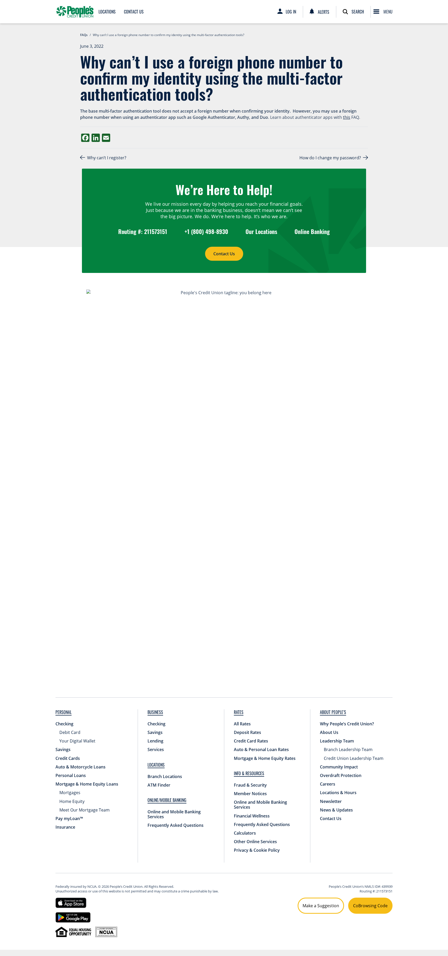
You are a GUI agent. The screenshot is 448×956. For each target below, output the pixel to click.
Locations (107, 12)
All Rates (242, 724)
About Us (329, 732)
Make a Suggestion (321, 906)
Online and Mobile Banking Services (174, 814)
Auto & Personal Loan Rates (261, 749)
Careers (327, 784)
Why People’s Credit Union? (347, 724)
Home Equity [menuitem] (72, 801)
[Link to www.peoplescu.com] (74, 12)
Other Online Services (255, 841)
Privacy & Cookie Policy (257, 850)
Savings (63, 749)
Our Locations (261, 231)
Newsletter (331, 801)
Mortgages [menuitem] (69, 792)
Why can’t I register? (107, 158)
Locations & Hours (338, 792)
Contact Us (134, 12)
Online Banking (312, 231)
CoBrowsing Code (370, 906)
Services (156, 749)
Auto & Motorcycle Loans (80, 767)
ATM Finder (159, 785)
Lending (155, 741)
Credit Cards (67, 758)
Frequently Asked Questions (176, 825)
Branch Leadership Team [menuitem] (348, 749)
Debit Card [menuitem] (69, 732)
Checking (64, 724)
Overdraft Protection (340, 775)
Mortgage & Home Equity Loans (86, 784)
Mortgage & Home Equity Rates (265, 758)
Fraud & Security (250, 785)
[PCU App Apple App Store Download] (70, 902)
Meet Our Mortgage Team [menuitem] (84, 810)
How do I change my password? (330, 158)
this (346, 117)
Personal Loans (70, 775)
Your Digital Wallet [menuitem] (77, 741)
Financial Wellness (252, 816)
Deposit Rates (247, 732)
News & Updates (336, 810)
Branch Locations (165, 776)
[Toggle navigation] (384, 11)
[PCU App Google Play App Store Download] (72, 917)
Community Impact (339, 767)
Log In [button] (291, 12)
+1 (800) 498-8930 (206, 231)
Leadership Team (337, 741)
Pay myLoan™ (69, 818)
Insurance (65, 827)
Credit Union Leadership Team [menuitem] (353, 758)
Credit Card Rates (251, 741)
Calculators (245, 833)
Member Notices (250, 793)
